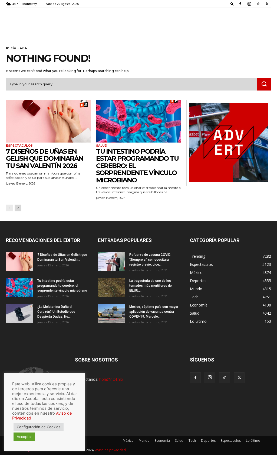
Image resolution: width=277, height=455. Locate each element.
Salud (101, 145)
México (128, 440)
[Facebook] (240, 4)
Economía (162, 440)
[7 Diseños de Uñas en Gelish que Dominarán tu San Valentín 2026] (48, 121)
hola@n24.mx (111, 379)
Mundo (144, 440)
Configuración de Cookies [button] (38, 427)
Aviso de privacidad (110, 450)
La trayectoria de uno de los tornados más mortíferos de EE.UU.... (150, 285)
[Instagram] (249, 4)
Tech (192, 440)
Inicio (11, 48)
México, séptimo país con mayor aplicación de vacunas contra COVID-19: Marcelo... (153, 311)
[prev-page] (9, 208)
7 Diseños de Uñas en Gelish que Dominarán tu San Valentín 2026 (44, 158)
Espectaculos (19, 145)
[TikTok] (258, 4)
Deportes (208, 440)
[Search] (264, 84)
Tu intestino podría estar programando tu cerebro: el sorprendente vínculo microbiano (62, 285)
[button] (232, 4)
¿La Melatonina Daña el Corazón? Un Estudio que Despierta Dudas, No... (56, 311)
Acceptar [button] (24, 436)
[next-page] (18, 208)
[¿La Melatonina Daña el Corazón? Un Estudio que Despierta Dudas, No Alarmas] (19, 313)
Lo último (253, 440)
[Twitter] (267, 4)
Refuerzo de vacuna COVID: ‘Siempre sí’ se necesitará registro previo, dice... (150, 259)
